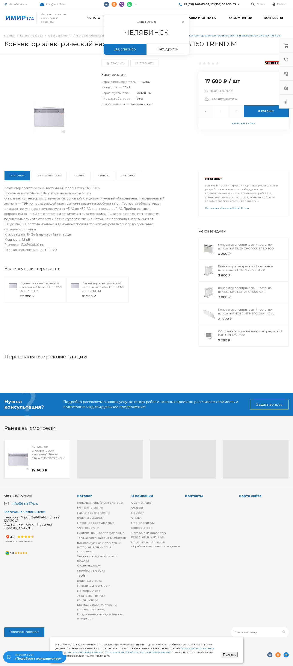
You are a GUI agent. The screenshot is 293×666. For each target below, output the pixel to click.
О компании (142, 496)
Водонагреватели (90, 517)
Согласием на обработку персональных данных (138, 652)
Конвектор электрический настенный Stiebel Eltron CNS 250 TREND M (41, 287)
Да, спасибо (125, 49)
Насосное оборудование (96, 522)
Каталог (84, 496)
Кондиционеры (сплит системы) (100, 502)
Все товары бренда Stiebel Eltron (227, 208)
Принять (229, 655)
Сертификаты (141, 502)
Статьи (136, 517)
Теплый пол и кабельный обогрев (101, 537)
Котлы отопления (90, 507)
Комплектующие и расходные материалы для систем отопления (99, 547)
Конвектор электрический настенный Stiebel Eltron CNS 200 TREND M (103, 287)
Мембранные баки (91, 570)
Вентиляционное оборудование (100, 533)
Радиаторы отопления (93, 512)
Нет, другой (168, 49)
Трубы (81, 575)
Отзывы (137, 507)
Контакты (194, 496)
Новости (137, 512)
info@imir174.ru (56, 4)
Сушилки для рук (89, 565)
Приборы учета (88, 590)
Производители (143, 522)
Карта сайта (250, 496)
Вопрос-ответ (141, 527)
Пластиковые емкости (93, 585)
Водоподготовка (89, 580)
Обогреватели (88, 527)
